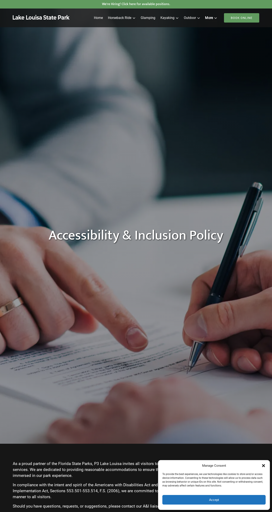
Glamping (148, 18)
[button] (263, 466)
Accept (214, 500)
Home (98, 18)
